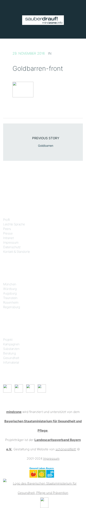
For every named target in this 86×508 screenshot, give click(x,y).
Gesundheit (11, 358)
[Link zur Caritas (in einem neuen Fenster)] (44, 502)
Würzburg (9, 289)
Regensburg (11, 307)
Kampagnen (11, 344)
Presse (8, 233)
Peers (7, 229)
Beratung (9, 353)
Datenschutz (12, 247)
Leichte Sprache (14, 224)
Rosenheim (11, 302)
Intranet (8, 238)
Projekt (8, 340)
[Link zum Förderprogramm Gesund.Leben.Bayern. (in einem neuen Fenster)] (41, 472)
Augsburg (9, 293)
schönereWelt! (66, 449)
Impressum (11, 242)
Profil (6, 220)
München (9, 284)
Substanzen (11, 349)
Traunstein (10, 298)
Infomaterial (11, 362)
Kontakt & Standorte (16, 252)
